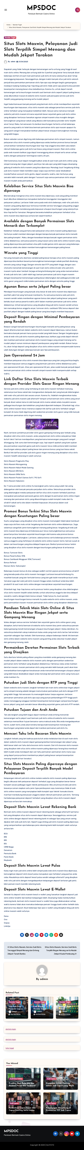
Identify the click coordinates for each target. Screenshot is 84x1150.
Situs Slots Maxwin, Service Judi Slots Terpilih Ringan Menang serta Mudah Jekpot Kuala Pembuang (61, 950)
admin (13, 62)
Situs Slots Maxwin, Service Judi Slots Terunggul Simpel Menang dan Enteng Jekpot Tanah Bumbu (24, 950)
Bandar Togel (10, 38)
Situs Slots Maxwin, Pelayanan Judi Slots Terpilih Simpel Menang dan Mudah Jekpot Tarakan (40, 50)
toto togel (10, 1048)
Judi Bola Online (16, 1079)
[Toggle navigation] (5, 10)
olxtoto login (11, 1029)
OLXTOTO (50, 1145)
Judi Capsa (51, 1079)
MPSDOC (41, 8)
